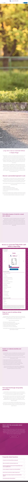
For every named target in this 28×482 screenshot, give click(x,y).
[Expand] (24, 460)
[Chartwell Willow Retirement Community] (14, 0)
